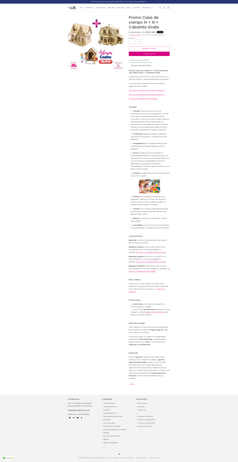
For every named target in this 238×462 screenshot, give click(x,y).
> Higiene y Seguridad (109, 443)
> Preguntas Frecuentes (145, 416)
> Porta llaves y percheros (111, 436)
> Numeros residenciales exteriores (114, 429)
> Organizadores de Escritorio (112, 416)
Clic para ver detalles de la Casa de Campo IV (147, 90)
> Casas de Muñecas (109, 407)
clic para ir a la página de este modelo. (151, 252)
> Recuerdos (106, 420)
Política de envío (155, 457)
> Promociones (142, 403)
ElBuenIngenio (87, 457)
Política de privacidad (127, 457)
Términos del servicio (142, 457)
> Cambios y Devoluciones (146, 420)
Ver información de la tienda (141, 65)
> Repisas (105, 439)
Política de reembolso (112, 457)
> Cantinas (106, 410)
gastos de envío (136, 35)
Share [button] (133, 384)
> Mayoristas (141, 410)
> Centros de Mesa (108, 423)
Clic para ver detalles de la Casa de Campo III (147, 95)
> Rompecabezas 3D (109, 413)
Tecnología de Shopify (98, 457)
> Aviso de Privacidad (144, 426)
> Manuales (140, 407)
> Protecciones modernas (111, 426)
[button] (90, 8)
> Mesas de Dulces (108, 403)
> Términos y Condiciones (146, 423)
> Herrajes (105, 433)
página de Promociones (155, 312)
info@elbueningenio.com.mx (79, 410)
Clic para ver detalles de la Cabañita (143, 99)
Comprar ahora (149, 54)
